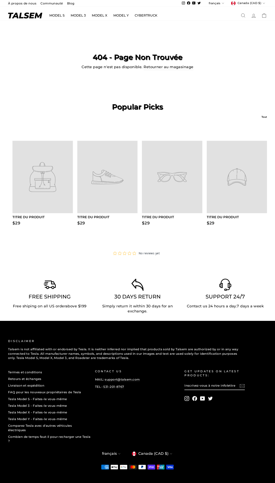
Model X (99, 15)
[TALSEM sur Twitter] (210, 398)
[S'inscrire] (242, 385)
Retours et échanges (24, 379)
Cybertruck (146, 15)
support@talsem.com (122, 379)
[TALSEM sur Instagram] (186, 398)
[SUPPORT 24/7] (225, 286)
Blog (70, 3)
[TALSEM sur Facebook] (194, 398)
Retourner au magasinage (168, 67)
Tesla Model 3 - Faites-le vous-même (37, 406)
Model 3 (78, 15)
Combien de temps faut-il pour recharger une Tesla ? (49, 439)
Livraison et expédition (26, 385)
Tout (264, 116)
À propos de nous (22, 3)
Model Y (121, 15)
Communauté (51, 3)
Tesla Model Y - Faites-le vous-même (37, 419)
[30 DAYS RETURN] (137, 286)
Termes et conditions (25, 372)
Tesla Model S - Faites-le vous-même (37, 399)
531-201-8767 (113, 387)
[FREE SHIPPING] (50, 286)
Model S (57, 15)
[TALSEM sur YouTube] (202, 398)
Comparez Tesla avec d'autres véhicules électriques (40, 428)
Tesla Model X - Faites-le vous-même (37, 412)
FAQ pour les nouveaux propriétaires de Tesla (44, 392)
